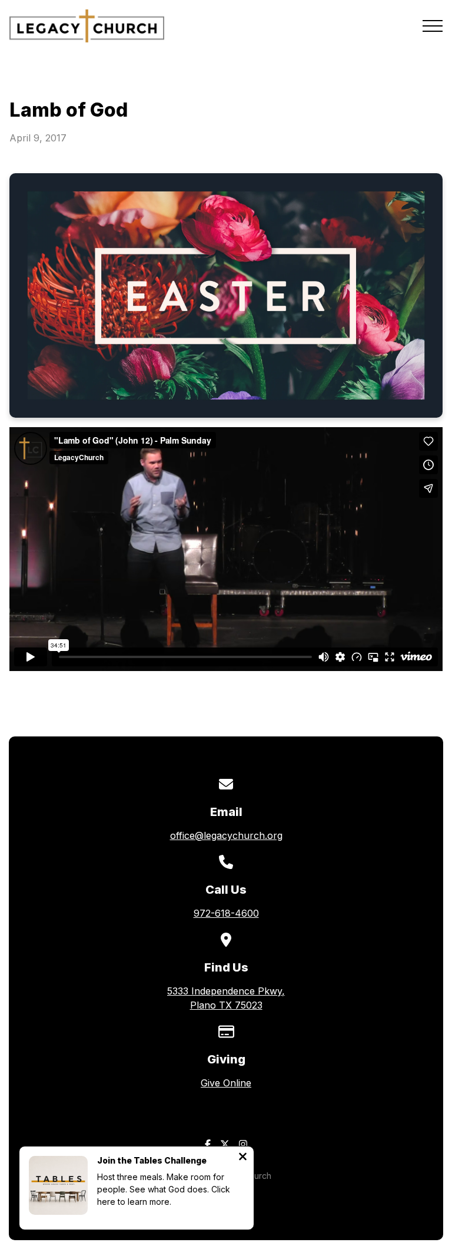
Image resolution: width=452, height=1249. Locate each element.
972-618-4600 (226, 913)
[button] (433, 26)
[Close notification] (243, 1157)
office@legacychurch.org (226, 835)
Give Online (226, 1083)
